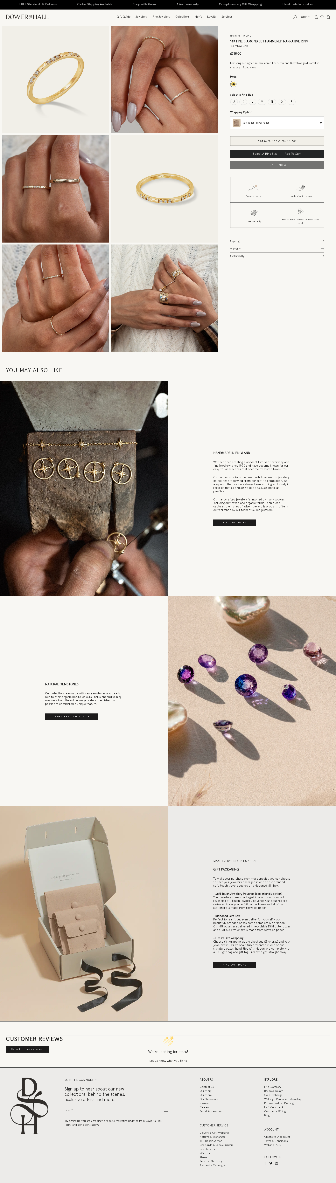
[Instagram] (276, 1163)
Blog (267, 1115)
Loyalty (211, 16)
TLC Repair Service (211, 1140)
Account (271, 1129)
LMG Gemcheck (273, 1107)
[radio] (233, 84)
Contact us (207, 1086)
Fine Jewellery (161, 16)
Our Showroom (209, 1099)
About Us (207, 1079)
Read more (249, 67)
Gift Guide (123, 16)
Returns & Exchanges (212, 1136)
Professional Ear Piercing (279, 1103)
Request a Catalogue (213, 1165)
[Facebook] (265, 1163)
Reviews (204, 1103)
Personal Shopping (211, 1161)
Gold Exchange (273, 1095)
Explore (270, 1079)
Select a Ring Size (241, 94)
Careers (204, 1107)
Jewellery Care (208, 1149)
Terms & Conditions (276, 1140)
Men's (198, 16)
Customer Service (214, 1125)
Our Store (206, 1095)
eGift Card (206, 1153)
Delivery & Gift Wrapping (214, 1132)
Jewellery (141, 16)
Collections (182, 16)
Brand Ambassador (211, 1111)
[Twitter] (270, 1163)
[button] (277, 241)
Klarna (203, 1157)
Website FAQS (272, 1144)
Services (227, 16)
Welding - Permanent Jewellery (282, 1099)
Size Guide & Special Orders (216, 1144)
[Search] (295, 17)
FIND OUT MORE (234, 522)
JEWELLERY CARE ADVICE (71, 716)
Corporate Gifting (275, 1111)
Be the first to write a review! (27, 1049)
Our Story (205, 1090)
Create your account (277, 1136)
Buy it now (277, 165)
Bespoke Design (273, 1090)
